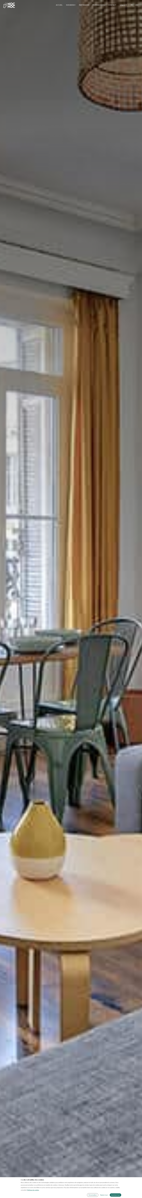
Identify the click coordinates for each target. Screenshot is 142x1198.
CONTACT (112, 5)
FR (132, 5)
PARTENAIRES (84, 5)
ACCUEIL (59, 5)
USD (136, 5)
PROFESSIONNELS (98, 5)
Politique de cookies (33, 1190)
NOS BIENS (70, 5)
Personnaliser (92, 1195)
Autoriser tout (115, 1195)
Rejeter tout (104, 1195)
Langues (123, 5)
